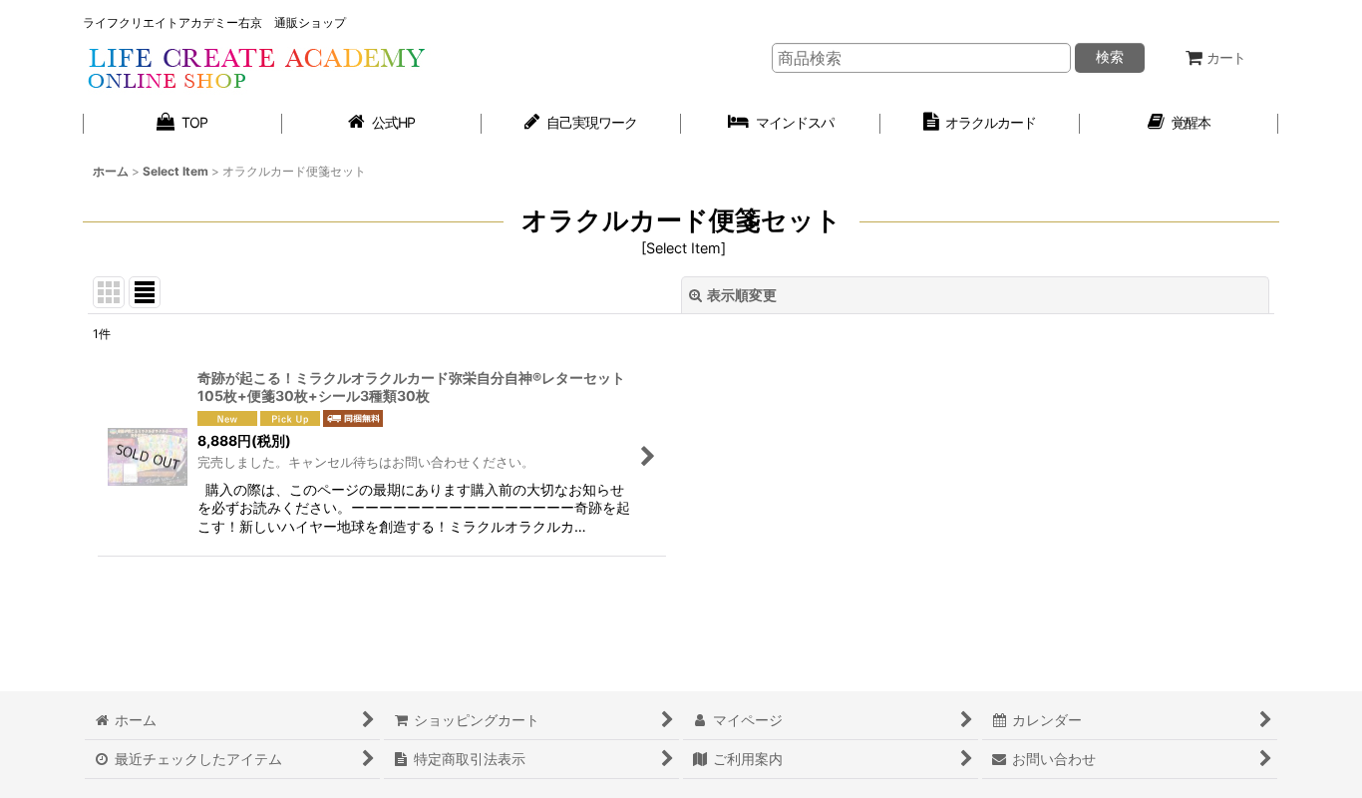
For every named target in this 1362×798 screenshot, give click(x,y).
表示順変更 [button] (742, 294)
